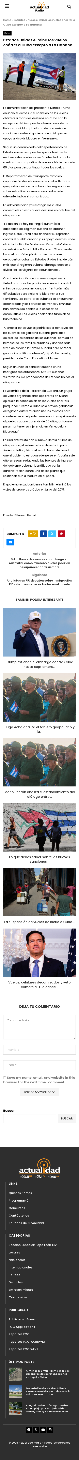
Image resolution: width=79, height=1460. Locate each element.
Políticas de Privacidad (26, 1223)
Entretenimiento (21, 1290)
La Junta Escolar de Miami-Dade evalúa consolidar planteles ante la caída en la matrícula (48, 1391)
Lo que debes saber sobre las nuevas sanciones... (39, 859)
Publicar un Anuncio (23, 1319)
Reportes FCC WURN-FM (27, 1342)
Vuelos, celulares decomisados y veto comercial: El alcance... (39, 984)
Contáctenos (19, 1216)
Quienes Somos (20, 1193)
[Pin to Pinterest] (61, 533)
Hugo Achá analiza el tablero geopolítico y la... (39, 729)
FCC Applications (22, 1327)
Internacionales (20, 1267)
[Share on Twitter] (52, 533)
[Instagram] (50, 1430)
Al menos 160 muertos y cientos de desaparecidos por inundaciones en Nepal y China (48, 1374)
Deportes (16, 1282)
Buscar (9, 1110)
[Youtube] (43, 1430)
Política (14, 1275)
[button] (69, 6)
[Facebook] (29, 1430)
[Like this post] (34, 533)
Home (7, 20)
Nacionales (17, 1260)
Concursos (17, 1208)
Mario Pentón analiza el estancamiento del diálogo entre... (39, 794)
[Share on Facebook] (43, 533)
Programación (19, 1201)
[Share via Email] (10, 542)
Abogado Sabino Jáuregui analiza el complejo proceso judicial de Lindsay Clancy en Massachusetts (47, 1408)
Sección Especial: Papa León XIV (33, 1245)
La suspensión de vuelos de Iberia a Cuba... (39, 922)
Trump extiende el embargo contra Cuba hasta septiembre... (39, 664)
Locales (14, 1252)
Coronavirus (18, 1297)
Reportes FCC (19, 1334)
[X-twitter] (36, 1430)
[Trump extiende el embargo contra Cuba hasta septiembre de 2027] (39, 632)
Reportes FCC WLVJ (23, 1349)
